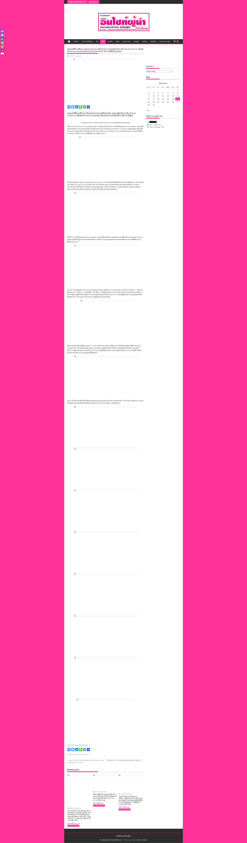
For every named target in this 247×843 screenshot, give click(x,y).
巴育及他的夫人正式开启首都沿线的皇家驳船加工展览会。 (123, 760)
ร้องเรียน (144, 41)
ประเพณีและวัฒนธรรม (77, 754)
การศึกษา (76, 41)
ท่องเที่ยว (110, 41)
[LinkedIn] (2, 39)
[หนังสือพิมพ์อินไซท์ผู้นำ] (68, 41)
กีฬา (97, 41)
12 (163, 96)
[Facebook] (2, 31)
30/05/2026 (97, 792)
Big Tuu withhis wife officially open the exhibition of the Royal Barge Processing (86, 761)
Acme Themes (142, 840)
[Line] (2, 43)
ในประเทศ (86, 754)
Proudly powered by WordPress (110, 840)
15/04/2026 (123, 794)
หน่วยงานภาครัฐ (164, 41)
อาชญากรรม (126, 41)
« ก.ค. (148, 110)
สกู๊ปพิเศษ (153, 41)
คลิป (103, 41)
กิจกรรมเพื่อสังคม (87, 41)
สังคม (117, 41)
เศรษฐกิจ (136, 41)
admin (79, 56)
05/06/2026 (72, 808)
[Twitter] (2, 35)
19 (163, 99)
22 (177, 99)
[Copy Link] (2, 47)
